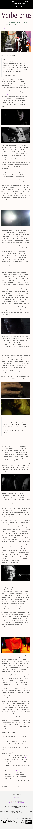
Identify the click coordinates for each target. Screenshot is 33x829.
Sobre (11, 1)
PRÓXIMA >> (15, 786)
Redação (15, 1)
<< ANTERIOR (6, 786)
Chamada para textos (19, 3)
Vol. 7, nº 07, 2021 (6, 28)
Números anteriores (23, 1)
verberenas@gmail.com (16, 803)
